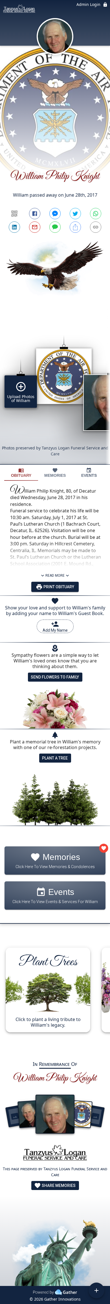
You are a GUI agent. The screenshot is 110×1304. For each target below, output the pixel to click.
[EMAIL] (34, 227)
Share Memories (58, 1185)
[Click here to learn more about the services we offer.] (55, 1154)
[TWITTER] (75, 213)
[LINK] (95, 227)
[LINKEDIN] (14, 227)
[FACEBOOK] (34, 213)
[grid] (55, 390)
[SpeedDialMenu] (96, 1290)
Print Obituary (58, 587)
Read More (55, 576)
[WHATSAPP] (95, 213)
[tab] (21, 473)
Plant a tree (55, 758)
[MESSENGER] (55, 213)
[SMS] (55, 227)
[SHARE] (75, 227)
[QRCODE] (14, 213)
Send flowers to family (55, 677)
